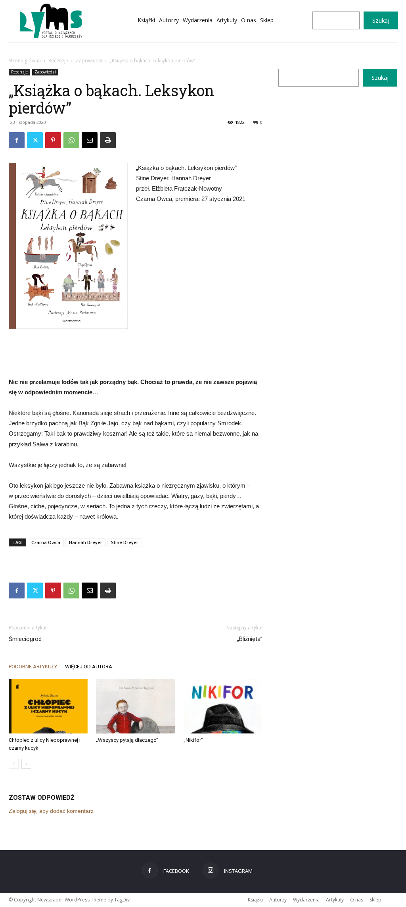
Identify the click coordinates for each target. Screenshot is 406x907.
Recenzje (58, 60)
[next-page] (26, 764)
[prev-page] (14, 764)
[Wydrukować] (108, 140)
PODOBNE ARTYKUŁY (33, 667)
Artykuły (335, 899)
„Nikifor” (193, 740)
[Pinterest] (53, 140)
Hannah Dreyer (85, 542)
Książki (255, 899)
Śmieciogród (25, 639)
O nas (356, 899)
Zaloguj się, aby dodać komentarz (51, 811)
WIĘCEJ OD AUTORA (88, 667)
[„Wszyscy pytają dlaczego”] (135, 706)
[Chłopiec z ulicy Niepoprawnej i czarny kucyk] (48, 706)
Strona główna (25, 60)
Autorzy (278, 899)
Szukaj (380, 20)
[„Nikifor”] (223, 706)
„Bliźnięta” (249, 639)
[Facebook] (17, 140)
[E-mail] (90, 140)
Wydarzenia (306, 899)
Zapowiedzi (89, 60)
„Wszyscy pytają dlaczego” (127, 740)
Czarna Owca (45, 542)
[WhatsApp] (71, 140)
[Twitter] (35, 140)
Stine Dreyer (124, 542)
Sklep (375, 899)
